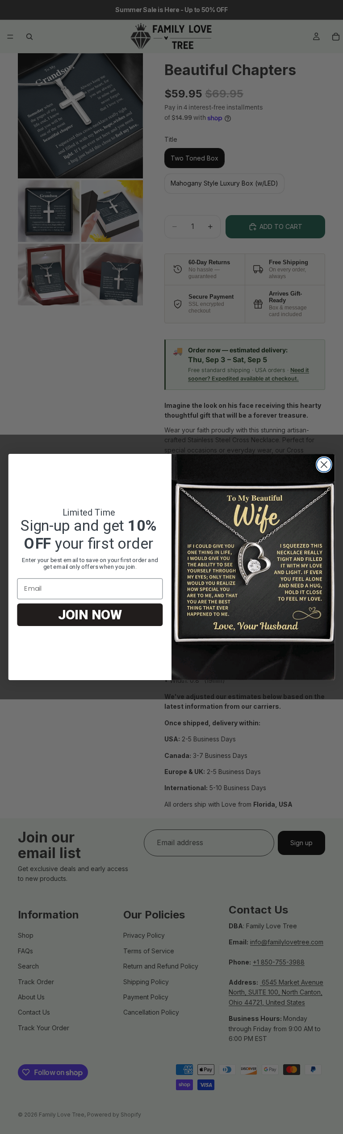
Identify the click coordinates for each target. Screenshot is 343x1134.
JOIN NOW (90, 615)
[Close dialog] (324, 464)
